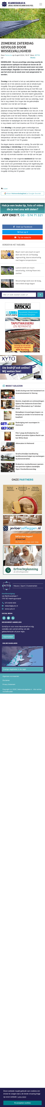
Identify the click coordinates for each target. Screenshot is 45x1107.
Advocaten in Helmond (25, 443)
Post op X (23, 232)
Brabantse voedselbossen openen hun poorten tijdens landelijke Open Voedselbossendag (29, 466)
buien (5, 189)
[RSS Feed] (13, 618)
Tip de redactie (24, 237)
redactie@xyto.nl (11, 606)
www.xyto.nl (10, 609)
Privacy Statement (9, 684)
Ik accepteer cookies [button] (22, 1103)
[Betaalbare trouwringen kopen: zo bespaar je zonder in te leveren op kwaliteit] (8, 415)
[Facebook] (4, 618)
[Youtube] (8, 618)
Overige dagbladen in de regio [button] (14, 669)
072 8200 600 (10, 603)
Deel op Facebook (24, 227)
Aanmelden (8, 637)
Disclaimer (6, 680)
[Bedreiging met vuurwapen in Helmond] (8, 426)
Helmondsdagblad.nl (16, 3)
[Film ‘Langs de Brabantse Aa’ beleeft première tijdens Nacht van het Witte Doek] (8, 436)
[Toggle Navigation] (40, 4)
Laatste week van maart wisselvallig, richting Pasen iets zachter (28, 270)
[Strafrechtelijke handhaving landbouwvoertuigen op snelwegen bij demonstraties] (8, 457)
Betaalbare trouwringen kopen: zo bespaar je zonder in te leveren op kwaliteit (29, 414)
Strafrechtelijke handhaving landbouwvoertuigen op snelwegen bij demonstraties (30, 456)
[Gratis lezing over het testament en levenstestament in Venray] (8, 394)
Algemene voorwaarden (11, 676)
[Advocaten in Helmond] (8, 446)
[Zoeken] (40, 295)
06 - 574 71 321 (32, 215)
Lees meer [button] (22, 1097)
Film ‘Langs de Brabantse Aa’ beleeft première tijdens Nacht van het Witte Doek (30, 435)
